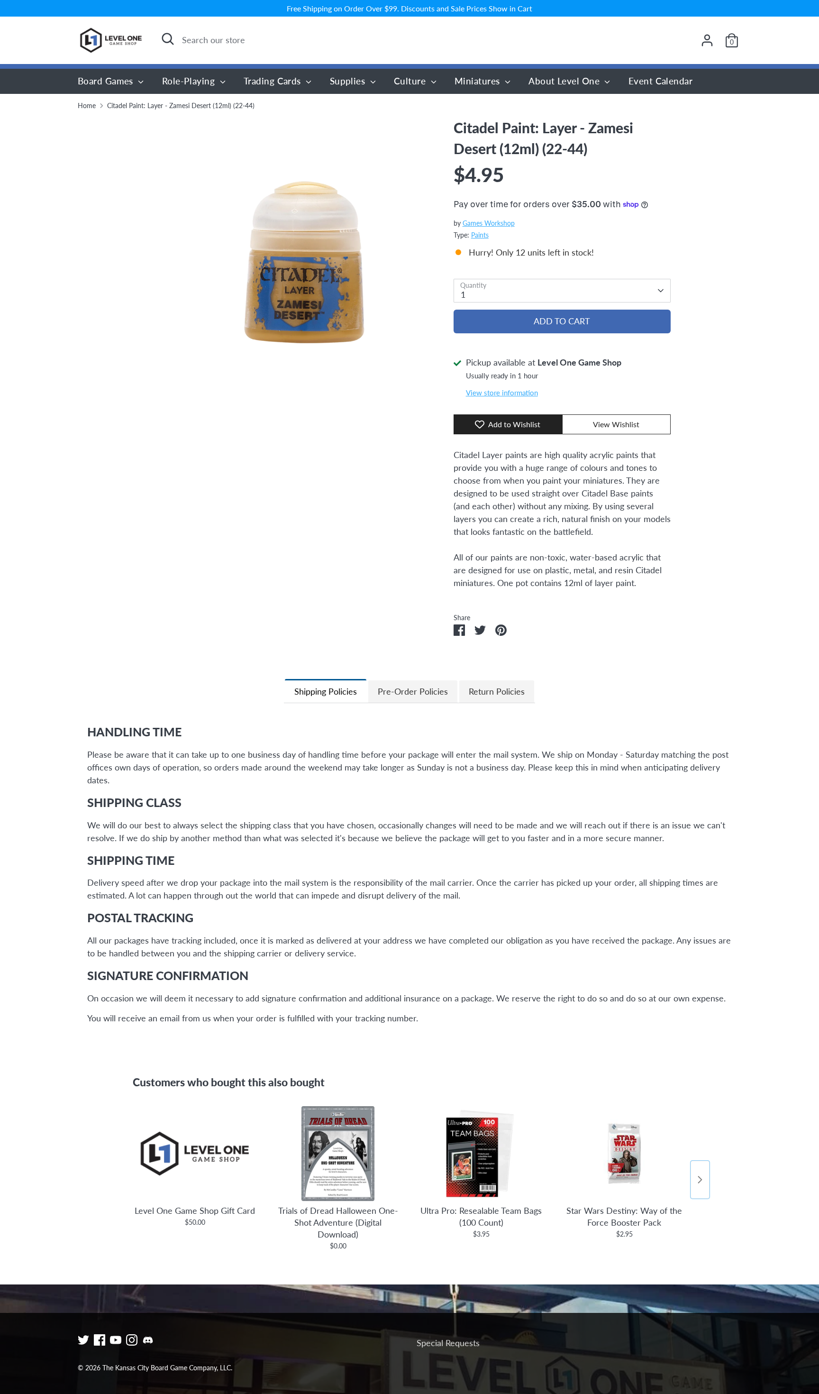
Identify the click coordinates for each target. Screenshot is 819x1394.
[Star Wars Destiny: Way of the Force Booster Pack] (624, 1153)
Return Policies (497, 691)
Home (87, 106)
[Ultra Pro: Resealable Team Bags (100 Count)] (481, 1153)
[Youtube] (115, 1340)
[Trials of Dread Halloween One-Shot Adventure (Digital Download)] (338, 1153)
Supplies (349, 80)
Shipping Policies (325, 691)
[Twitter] (83, 1340)
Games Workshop (489, 223)
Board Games (107, 80)
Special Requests (448, 1343)
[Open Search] (167, 38)
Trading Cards (273, 80)
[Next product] (700, 1180)
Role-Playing (190, 80)
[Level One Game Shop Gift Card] (194, 1153)
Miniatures (478, 80)
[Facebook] (99, 1340)
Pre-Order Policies (413, 691)
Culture (411, 80)
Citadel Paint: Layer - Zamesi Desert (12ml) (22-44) (181, 106)
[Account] (707, 40)
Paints (480, 235)
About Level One (565, 80)
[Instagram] (131, 1340)
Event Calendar (660, 80)
